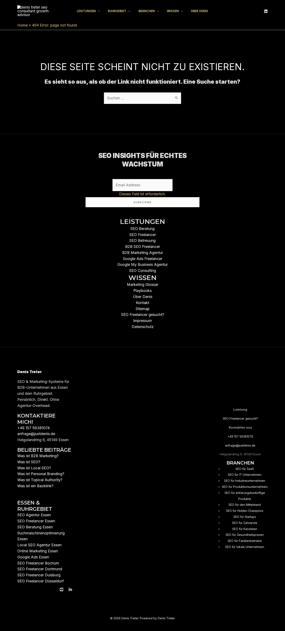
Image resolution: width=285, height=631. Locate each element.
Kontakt (142, 302)
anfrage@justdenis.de (36, 434)
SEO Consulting (142, 270)
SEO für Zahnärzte (244, 523)
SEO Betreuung (142, 240)
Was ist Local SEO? (34, 468)
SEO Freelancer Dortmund (39, 569)
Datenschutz (143, 326)
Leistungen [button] (86, 11)
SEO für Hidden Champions (244, 510)
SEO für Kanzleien (244, 529)
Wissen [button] (173, 11)
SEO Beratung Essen (35, 527)
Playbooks (142, 290)
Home (22, 25)
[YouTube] (61, 589)
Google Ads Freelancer (142, 258)
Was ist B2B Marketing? (38, 456)
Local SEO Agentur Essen (39, 545)
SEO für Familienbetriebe (245, 541)
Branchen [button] (147, 11)
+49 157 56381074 (33, 428)
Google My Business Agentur (142, 264)
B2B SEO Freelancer (142, 246)
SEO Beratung (142, 228)
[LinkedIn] (266, 11)
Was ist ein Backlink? (35, 486)
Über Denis (199, 11)
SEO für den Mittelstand (244, 504)
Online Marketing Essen (37, 551)
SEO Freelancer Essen (36, 521)
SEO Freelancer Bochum (38, 563)
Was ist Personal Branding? (40, 474)
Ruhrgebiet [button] (117, 11)
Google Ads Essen (33, 557)
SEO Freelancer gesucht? (142, 314)
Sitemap (143, 309)
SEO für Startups (244, 517)
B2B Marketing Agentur (142, 252)
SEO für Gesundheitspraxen (245, 534)
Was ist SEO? (28, 462)
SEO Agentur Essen (34, 515)
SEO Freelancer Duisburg (39, 575)
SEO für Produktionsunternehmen (245, 486)
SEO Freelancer (142, 234)
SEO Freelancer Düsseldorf (40, 581)
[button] (98, 11)
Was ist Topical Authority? (39, 480)
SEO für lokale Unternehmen (244, 547)
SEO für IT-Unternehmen (244, 474)
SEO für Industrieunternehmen (244, 480)
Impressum (142, 320)
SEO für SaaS (245, 469)
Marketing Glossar (142, 284)
